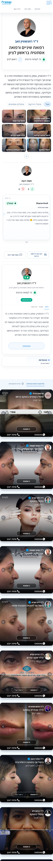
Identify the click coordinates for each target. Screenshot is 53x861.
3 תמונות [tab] (26, 742)
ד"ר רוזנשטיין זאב (26, 283)
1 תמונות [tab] (26, 429)
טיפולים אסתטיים (16, 104)
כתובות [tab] (41, 307)
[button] (26, 156)
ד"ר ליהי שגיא (38, 498)
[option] (26, 217)
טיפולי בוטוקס (36, 501)
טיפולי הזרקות (34, 104)
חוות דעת (27, 9)
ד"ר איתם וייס (38, 811)
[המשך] (3, 413)
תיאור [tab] (46, 307)
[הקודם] (49, 413)
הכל (47, 104)
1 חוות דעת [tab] (19, 690)
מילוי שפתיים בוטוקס (33, 709)
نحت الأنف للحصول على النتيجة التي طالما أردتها (26, 553)
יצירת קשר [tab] (34, 307)
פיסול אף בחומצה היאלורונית (29, 762)
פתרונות (37, 9)
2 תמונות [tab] (26, 638)
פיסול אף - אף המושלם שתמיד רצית (26, 448)
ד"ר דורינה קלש (37, 654)
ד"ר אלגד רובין (37, 759)
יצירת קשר (16, 9)
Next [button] (4, 214)
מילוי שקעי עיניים (35, 657)
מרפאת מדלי (38, 393)
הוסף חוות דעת (13, 255)
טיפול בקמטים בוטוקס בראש (29, 396)
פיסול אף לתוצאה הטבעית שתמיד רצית (26, 605)
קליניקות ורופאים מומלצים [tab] (35, 383)
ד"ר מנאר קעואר (36, 446)
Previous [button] (49, 214)
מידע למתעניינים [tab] (15, 383)
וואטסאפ (26, 346)
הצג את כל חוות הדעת (36, 255)
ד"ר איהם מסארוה (36, 706)
